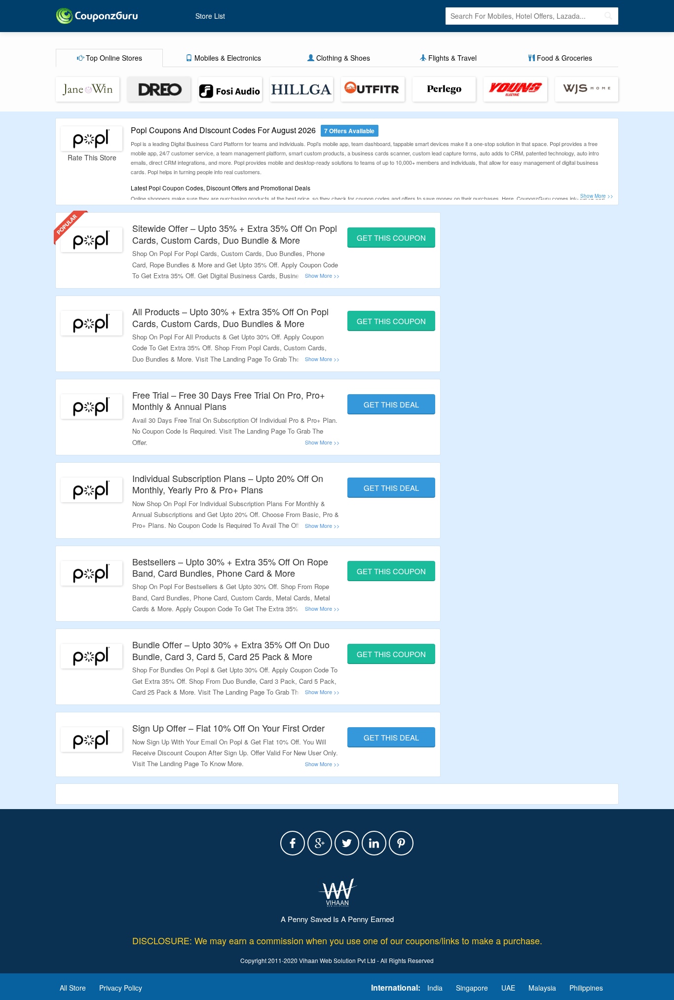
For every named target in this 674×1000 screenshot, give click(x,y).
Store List (210, 16)
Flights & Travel (451, 58)
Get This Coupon (391, 237)
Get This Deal (391, 404)
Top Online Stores (113, 58)
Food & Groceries (563, 58)
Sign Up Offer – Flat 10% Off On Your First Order (228, 727)
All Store (73, 988)
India (435, 988)
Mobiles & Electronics (226, 58)
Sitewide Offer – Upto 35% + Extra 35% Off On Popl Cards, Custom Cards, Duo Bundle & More (234, 234)
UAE (508, 988)
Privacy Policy (120, 988)
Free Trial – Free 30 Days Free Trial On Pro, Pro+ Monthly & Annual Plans (228, 400)
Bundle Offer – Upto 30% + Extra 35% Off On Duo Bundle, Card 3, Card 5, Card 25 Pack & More (231, 650)
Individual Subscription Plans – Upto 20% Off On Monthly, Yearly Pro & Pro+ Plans (227, 484)
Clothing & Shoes (342, 58)
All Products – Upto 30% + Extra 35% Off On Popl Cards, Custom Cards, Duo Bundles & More (230, 317)
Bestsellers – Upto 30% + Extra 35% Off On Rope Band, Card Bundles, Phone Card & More (230, 567)
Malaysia (542, 988)
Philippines (586, 988)
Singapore (472, 988)
